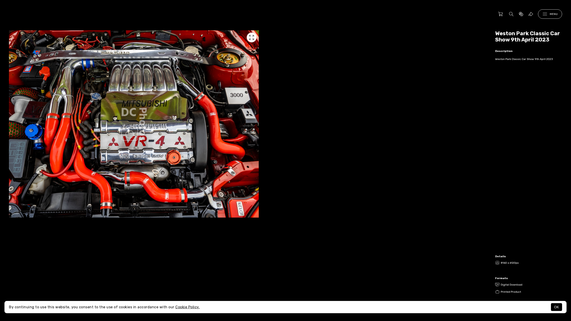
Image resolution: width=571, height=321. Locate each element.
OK (556, 307)
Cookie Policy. (187, 307)
